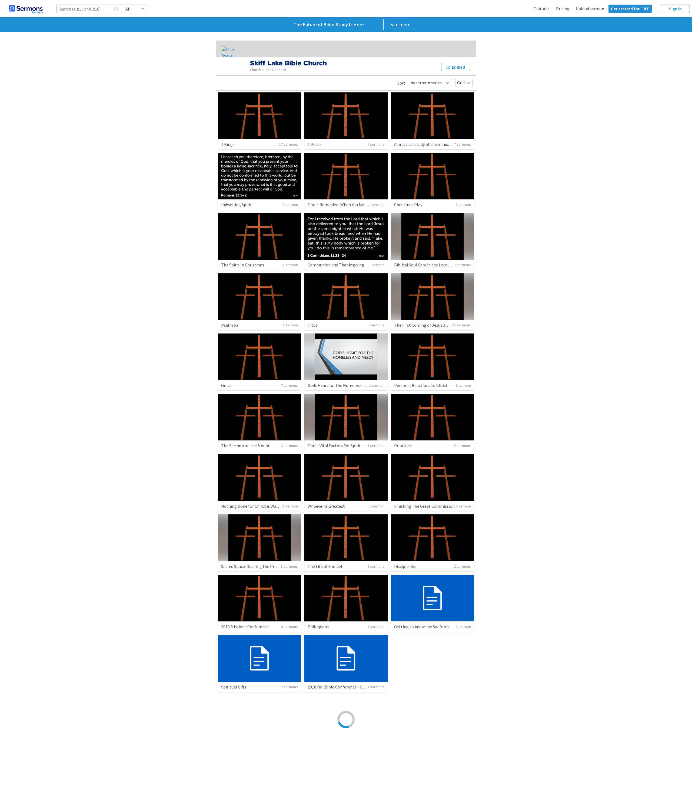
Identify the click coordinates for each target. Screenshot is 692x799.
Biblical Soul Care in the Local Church (428, 265)
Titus (312, 325)
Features (541, 8)
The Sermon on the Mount (245, 445)
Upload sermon (590, 8)
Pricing (562, 8)
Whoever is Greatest (326, 506)
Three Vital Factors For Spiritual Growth (344, 445)
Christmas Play (408, 204)
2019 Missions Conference (245, 626)
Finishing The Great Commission (424, 506)
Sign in (675, 8)
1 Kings (228, 144)
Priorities (403, 445)
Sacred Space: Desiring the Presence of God (260, 566)
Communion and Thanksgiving (336, 265)
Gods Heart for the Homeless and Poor (343, 385)
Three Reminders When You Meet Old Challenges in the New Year (367, 204)
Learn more (398, 24)
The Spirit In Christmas (242, 265)
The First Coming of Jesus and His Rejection (434, 325)
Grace (226, 385)
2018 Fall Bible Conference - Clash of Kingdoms (351, 687)
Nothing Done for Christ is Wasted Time (258, 506)
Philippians (318, 626)
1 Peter (314, 144)
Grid (461, 82)
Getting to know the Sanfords (421, 626)
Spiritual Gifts (233, 687)
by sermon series (426, 82)
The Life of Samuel (325, 566)
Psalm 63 (229, 325)
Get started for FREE (630, 8)
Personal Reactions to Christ (421, 385)
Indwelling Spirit (236, 204)
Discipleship (405, 566)
